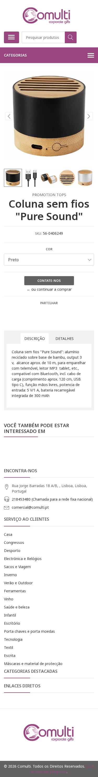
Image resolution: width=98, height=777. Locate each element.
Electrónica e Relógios (23, 558)
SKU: (38, 233)
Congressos (14, 542)
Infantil (10, 615)
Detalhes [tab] (64, 338)
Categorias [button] (15, 55)
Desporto (12, 550)
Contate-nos (49, 280)
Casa (8, 534)
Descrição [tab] (34, 338)
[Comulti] (47, 15)
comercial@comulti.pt (30, 507)
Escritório (12, 623)
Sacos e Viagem (17, 566)
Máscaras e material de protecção (33, 663)
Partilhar (49, 303)
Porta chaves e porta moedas (29, 631)
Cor (49, 249)
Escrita (9, 655)
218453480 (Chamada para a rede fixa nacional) (52, 499)
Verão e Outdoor (18, 582)
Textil (8, 647)
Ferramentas (15, 590)
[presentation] (9, 116)
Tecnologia (13, 639)
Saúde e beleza (17, 607)
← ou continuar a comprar (49, 289)
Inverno (10, 574)
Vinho (8, 598)
